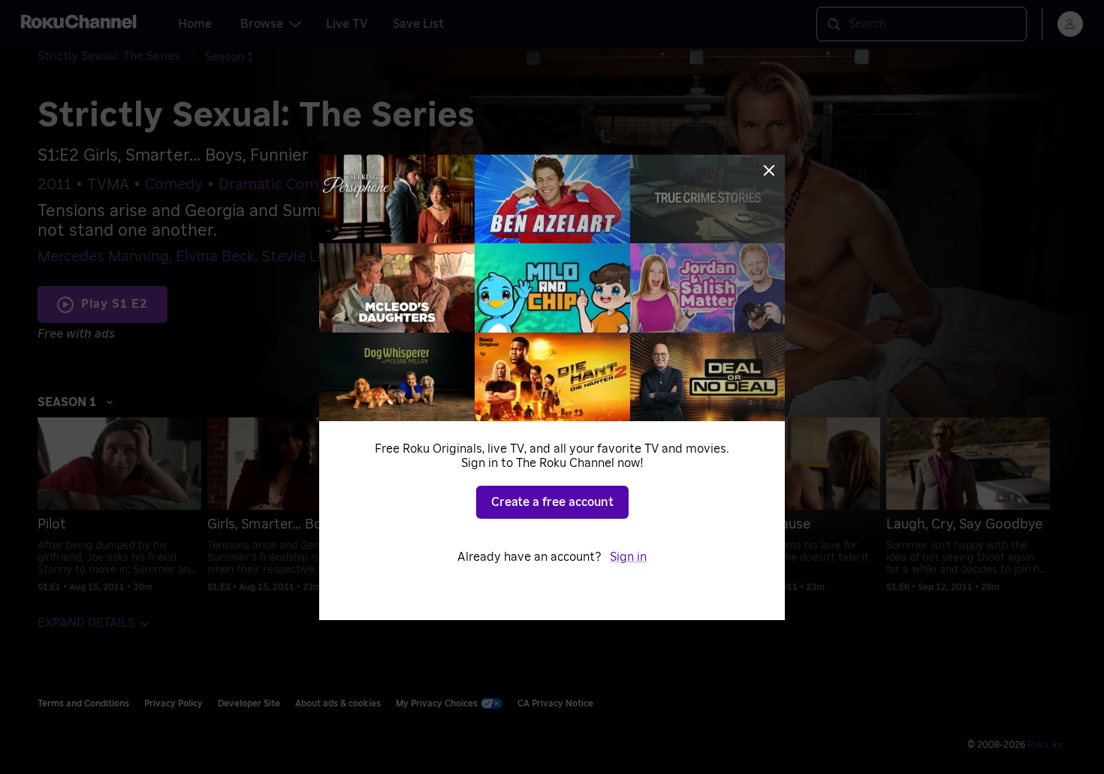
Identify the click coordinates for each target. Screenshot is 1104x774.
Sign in (628, 557)
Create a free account (552, 502)
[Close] (769, 170)
